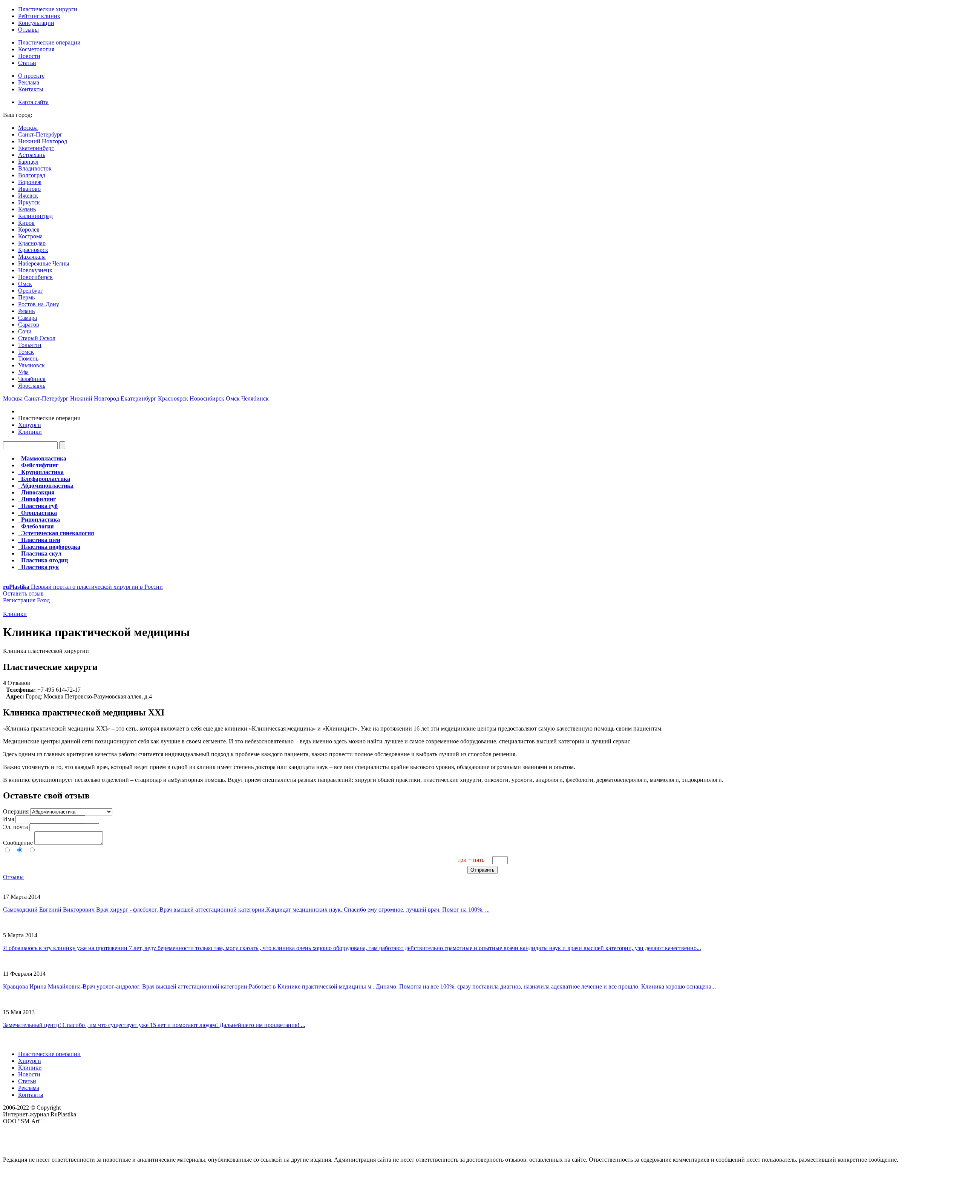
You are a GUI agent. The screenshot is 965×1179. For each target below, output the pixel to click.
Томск (26, 351)
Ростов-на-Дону (38, 304)
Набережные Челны (43, 263)
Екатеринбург (36, 148)
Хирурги (29, 425)
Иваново (29, 189)
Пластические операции (49, 42)
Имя (8, 819)
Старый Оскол (36, 338)
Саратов (28, 324)
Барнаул (28, 161)
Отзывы (28, 29)
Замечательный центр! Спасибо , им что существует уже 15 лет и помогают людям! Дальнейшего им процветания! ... (154, 1025)
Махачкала (32, 256)
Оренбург (30, 290)
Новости (29, 56)
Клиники (30, 431)
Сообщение (18, 843)
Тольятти (29, 345)
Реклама (28, 82)
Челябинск (32, 379)
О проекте (31, 75)
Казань (27, 209)
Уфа (23, 372)
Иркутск (29, 202)
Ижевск (28, 195)
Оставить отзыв (23, 593)
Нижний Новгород (42, 141)
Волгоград (31, 175)
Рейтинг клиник (39, 16)
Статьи (27, 63)
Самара (27, 318)
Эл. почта (15, 827)
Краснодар (32, 243)
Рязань (26, 311)
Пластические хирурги (47, 9)
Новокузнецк (35, 270)
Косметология (36, 49)
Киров (26, 223)
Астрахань (31, 155)
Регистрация (19, 600)
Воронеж (29, 182)
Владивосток (35, 168)
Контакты (30, 89)
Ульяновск (31, 365)
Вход (43, 600)
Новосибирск (35, 277)
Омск (25, 284)
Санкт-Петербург (40, 134)
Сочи (25, 331)
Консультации (36, 23)
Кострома (30, 236)
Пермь (26, 297)
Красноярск (33, 250)
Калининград (35, 216)
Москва (28, 127)
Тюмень (28, 358)
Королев (29, 229)
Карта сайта (33, 102)
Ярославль (31, 385)
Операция (16, 811)
